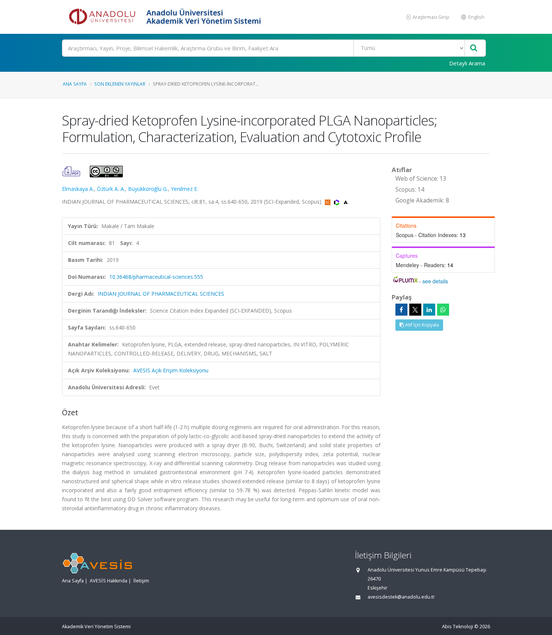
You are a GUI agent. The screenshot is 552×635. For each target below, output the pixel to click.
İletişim (141, 581)
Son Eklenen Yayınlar (119, 84)
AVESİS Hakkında (108, 581)
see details (435, 281)
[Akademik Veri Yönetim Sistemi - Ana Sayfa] (103, 17)
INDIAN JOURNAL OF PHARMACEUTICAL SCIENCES (161, 293)
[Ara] (473, 48)
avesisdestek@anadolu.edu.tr (401, 597)
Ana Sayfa (75, 84)
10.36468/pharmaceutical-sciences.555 (156, 276)
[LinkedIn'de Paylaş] (429, 310)
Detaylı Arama (467, 63)
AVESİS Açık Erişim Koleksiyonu (170, 370)
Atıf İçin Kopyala (421, 325)
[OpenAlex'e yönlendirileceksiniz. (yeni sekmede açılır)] (345, 201)
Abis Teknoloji (457, 626)
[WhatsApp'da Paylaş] (443, 310)
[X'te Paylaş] (415, 310)
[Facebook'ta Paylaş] (401, 310)
